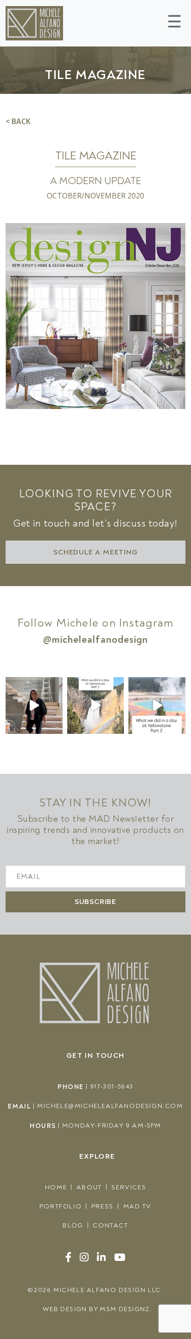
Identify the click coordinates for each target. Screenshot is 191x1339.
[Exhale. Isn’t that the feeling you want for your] (34, 705)
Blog (73, 1225)
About (89, 1187)
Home (56, 1187)
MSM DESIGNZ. (126, 1309)
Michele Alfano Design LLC (107, 1290)
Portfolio (60, 1206)
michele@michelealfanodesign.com (110, 1106)
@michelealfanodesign (95, 639)
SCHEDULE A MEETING (95, 552)
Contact (110, 1225)
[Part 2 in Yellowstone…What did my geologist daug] (156, 705)
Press (102, 1206)
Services (128, 1187)
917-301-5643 (112, 1086)
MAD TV (137, 1206)
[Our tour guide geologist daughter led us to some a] (95, 705)
